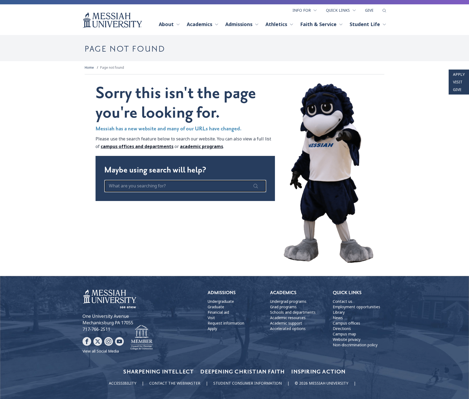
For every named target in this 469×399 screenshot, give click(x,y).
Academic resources (288, 318)
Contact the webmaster (174, 383)
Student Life (365, 24)
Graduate (216, 307)
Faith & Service (318, 24)
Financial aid (218, 312)
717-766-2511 (96, 329)
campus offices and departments (137, 146)
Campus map (344, 334)
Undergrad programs (288, 301)
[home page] (112, 20)
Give (369, 10)
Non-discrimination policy (355, 345)
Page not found (112, 67)
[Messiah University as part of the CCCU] (141, 337)
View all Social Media (101, 351)
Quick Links (338, 10)
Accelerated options (288, 328)
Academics (199, 24)
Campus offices (346, 323)
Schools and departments (293, 312)
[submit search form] (255, 186)
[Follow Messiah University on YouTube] (119, 341)
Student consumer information (247, 383)
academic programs (201, 146)
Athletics (276, 24)
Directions (342, 328)
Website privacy (346, 339)
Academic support (286, 323)
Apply (459, 74)
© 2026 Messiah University (321, 383)
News (338, 318)
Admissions (238, 24)
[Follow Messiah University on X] (97, 341)
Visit (457, 82)
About (166, 24)
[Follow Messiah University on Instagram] (108, 341)
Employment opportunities (356, 307)
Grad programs (283, 307)
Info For (302, 10)
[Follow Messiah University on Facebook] (87, 341)
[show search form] (384, 10)
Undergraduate (221, 301)
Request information (226, 323)
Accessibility (122, 383)
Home (89, 67)
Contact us (342, 301)
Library (339, 312)
